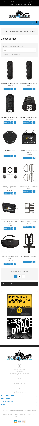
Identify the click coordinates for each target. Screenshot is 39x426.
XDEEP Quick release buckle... (10, 187)
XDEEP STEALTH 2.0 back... (29, 221)
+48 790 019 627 (19, 383)
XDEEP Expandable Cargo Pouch (29, 151)
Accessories (8, 284)
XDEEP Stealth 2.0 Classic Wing (10, 257)
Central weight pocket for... (10, 84)
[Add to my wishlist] (15, 89)
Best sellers (19, 414)
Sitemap (17, 417)
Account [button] (28, 4)
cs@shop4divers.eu (19, 392)
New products (8, 414)
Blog (23, 417)
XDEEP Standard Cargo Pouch (10, 222)
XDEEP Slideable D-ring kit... (29, 186)
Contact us (30, 414)
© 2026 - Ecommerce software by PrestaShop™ (19, 411)
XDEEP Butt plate (10, 151)
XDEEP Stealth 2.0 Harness (29, 257)
